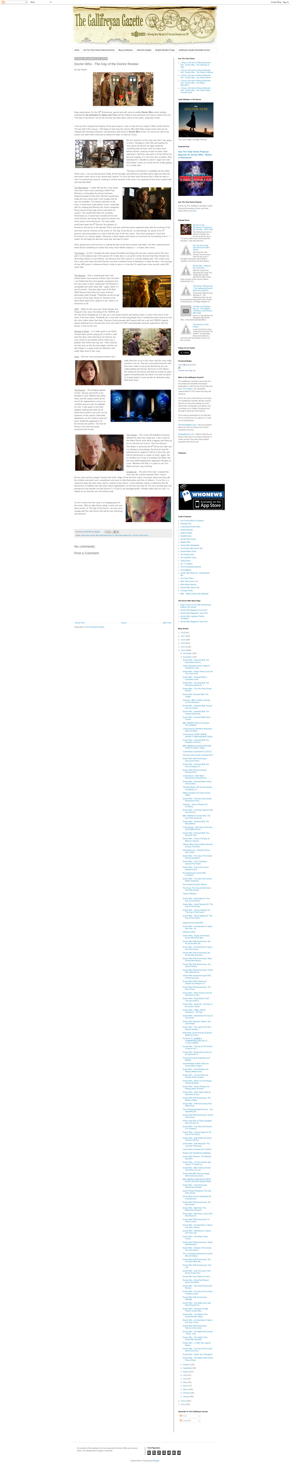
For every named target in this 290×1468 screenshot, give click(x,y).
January (186, 1397)
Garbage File (185, 524)
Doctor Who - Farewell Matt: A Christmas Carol (195, 678)
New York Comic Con (189, 581)
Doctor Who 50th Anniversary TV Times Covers (196, 1220)
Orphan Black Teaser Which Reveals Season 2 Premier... (198, 845)
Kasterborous (186, 536)
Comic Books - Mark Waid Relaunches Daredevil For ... (195, 777)
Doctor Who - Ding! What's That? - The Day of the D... (196, 999)
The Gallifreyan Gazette (187, 365)
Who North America (188, 584)
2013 (183, 650)
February (187, 1393)
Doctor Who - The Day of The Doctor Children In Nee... (197, 1292)
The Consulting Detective (190, 567)
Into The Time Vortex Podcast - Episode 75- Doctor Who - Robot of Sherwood (195, 154)
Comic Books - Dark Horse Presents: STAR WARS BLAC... (198, 828)
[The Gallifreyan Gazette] (179, 368)
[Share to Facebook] (114, 531)
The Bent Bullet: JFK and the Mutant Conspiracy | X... (197, 788)
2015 (183, 643)
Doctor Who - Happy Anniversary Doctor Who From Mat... (196, 937)
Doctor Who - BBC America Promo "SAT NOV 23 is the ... (197, 1169)
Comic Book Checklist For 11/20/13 (197, 1149)
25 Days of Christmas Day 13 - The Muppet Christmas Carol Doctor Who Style (202, 309)
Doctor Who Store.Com (189, 588)
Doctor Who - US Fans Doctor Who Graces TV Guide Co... (197, 1163)
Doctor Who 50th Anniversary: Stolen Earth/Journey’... (198, 1243)
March (186, 1389)
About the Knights (144, 50)
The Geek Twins (187, 578)
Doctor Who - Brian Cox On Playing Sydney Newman (197, 1082)
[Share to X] (111, 531)
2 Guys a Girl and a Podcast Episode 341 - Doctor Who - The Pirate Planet (195, 76)
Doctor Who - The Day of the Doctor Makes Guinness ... (197, 880)
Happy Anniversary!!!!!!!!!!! (193, 923)
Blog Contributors (126, 50)
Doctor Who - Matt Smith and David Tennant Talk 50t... (197, 1139)
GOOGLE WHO (189, 932)
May (185, 1382)
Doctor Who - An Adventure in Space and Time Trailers (198, 1226)
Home (76, 50)
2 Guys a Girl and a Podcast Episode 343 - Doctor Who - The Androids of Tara (195, 65)
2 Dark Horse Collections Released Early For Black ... (197, 730)
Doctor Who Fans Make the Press (196, 1276)
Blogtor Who (185, 542)
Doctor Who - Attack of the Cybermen (202, 267)
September (188, 1368)
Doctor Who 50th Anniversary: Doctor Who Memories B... (198, 971)
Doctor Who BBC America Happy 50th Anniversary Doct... (196, 1175)
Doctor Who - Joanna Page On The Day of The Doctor (197, 1133)
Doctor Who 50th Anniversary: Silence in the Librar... (195, 1327)
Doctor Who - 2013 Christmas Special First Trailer (195, 862)
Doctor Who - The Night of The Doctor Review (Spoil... (195, 1315)
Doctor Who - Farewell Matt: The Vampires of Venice (196, 741)
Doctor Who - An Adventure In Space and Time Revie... (198, 948)
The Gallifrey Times (188, 558)
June (185, 1379)
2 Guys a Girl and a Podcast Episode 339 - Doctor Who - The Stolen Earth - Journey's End (195, 90)
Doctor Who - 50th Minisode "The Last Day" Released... (196, 1145)
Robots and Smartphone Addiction (197, 1153)
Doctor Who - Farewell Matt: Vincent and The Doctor (197, 707)
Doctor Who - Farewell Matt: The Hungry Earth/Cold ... (196, 712)
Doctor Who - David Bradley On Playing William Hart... (195, 1070)
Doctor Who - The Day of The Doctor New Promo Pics (197, 1350)
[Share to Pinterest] (117, 531)
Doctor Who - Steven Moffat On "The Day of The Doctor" (197, 917)
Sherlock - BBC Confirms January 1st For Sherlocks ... (196, 701)
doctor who (85, 535)
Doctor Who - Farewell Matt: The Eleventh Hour (196, 834)
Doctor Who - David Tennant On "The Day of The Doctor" (198, 905)
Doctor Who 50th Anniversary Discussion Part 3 (195, 760)
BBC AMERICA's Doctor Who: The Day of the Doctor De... (197, 817)
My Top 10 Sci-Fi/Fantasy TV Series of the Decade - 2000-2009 (203, 227)
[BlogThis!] (109, 531)
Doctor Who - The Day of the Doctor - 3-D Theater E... (198, 1127)
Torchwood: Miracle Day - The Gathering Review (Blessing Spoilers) (203, 288)
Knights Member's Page (165, 50)
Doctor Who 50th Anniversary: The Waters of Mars (197, 1099)
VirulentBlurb (185, 570)
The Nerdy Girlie (187, 555)
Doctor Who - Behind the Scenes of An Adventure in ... (197, 1053)
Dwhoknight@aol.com (187, 425)
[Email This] (106, 531)
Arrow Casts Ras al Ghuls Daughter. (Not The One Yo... (197, 1122)
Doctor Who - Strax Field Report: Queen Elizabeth (196, 1281)
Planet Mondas (186, 530)
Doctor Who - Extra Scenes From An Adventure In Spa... (197, 994)
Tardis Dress (185, 561)
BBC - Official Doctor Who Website (194, 594)
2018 (183, 633)
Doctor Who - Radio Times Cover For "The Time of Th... (198, 673)
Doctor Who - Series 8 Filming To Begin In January (196, 840)
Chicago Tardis (186, 591)
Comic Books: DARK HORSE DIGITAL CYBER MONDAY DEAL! (198, 735)
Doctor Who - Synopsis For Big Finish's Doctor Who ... (195, 1310)
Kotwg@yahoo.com (186, 434)
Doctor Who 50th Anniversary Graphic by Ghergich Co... (195, 982)
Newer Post (80, 623)
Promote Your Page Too (187, 370)
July (185, 1375)
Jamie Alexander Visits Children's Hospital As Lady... (196, 667)
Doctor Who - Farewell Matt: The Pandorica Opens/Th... (196, 684)
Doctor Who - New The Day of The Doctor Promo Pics (197, 1272)
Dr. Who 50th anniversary (122, 535)
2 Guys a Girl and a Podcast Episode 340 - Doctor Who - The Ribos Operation (195, 83)
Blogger (156, 1461)
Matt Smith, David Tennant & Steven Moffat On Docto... (197, 1034)
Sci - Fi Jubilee (186, 564)
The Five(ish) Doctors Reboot (195, 884)
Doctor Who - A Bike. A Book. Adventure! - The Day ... (194, 1011)
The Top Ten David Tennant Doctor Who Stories (201, 247)
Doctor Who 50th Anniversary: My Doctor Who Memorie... (196, 954)
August (186, 1372)
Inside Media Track (188, 551)
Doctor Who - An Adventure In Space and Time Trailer (198, 1321)
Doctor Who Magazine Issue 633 (193, 610)
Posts (184, 1416)
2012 (183, 1401)
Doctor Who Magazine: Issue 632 (194, 613)
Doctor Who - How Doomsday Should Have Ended (195, 1186)
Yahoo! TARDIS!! (189, 894)
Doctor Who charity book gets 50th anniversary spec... (197, 977)
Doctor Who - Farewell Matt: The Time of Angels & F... (196, 765)
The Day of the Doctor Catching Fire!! (198, 755)
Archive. (193, 211)
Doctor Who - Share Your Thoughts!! (197, 1354)
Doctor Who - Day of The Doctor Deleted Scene (196, 868)
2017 (183, 636)
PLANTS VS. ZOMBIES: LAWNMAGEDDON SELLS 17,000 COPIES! (195, 1041)
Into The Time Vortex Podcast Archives (99, 50)
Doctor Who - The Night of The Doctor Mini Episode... (195, 1338)
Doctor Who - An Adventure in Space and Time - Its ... (198, 927)
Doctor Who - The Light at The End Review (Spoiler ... (197, 1028)
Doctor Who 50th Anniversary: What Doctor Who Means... (197, 959)
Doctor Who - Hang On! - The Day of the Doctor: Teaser (197, 1005)
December (187, 653)
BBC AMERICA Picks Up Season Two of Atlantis (196, 724)
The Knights (187, 389)
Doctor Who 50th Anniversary (101, 535)
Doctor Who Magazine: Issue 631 (194, 622)
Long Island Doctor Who (190, 527)
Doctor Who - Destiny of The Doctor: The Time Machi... (197, 1249)
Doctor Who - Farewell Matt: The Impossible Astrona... (196, 661)
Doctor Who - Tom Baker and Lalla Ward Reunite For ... (197, 1304)
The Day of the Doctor (140, 535)
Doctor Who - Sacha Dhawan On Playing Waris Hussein (196, 1088)
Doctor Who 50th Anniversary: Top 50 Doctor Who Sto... (197, 942)
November (187, 657)
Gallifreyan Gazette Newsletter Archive (194, 50)
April (185, 1386)
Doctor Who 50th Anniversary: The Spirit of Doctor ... (197, 965)
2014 (183, 647)
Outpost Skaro (186, 533)
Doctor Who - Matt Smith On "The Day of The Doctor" (196, 900)
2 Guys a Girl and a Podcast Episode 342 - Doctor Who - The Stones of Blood (196, 71)
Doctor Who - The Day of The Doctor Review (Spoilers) (197, 857)
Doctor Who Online (188, 539)
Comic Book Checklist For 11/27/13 (197, 752)
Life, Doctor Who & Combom (192, 521)
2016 (183, 640)
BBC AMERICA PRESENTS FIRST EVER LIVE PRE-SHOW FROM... (197, 1180)
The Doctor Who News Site (191, 548)
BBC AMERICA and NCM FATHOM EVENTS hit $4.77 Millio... (197, 747)
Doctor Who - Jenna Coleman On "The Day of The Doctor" (196, 911)
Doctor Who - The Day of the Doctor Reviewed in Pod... (197, 800)
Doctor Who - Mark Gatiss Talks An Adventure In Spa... (197, 1093)
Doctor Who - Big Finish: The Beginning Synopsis (194, 1209)
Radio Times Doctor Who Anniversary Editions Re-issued (195, 606)
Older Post (167, 623)
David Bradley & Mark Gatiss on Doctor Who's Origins (196, 1065)
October (186, 1365)
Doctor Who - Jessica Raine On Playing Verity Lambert (195, 1076)
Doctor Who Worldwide (189, 545)
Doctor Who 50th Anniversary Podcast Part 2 (195, 771)
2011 (183, 1404)
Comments (186, 1421)
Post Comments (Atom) (94, 627)
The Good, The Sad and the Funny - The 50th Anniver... (197, 889)
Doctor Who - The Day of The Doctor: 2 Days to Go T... (198, 1047)
